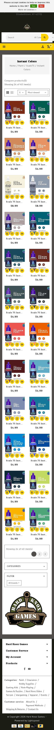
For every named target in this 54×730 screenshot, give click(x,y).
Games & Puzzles (14, 691)
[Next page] (45, 554)
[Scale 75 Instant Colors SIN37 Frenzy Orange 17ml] (39, 335)
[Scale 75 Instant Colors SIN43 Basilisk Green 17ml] (14, 298)
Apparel (34, 695)
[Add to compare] (17, 123)
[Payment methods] (14, 726)
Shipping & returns (15, 709)
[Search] (44, 37)
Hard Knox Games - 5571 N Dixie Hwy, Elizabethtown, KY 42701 (29, 13)
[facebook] (25, 669)
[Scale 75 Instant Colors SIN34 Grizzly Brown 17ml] (14, 372)
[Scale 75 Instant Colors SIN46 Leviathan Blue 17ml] (39, 224)
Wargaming (21, 695)
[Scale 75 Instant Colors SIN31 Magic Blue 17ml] (39, 409)
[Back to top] (48, 723)
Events (44, 695)
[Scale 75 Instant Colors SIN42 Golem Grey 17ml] (39, 298)
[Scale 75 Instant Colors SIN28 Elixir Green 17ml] (39, 113)
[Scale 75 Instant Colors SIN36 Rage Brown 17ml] (14, 113)
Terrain (9, 695)
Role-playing (27, 687)
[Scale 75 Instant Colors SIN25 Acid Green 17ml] (39, 483)
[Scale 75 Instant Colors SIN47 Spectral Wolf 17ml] (14, 224)
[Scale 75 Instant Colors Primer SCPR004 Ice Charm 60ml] (39, 187)
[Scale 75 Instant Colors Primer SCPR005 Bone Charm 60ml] (14, 187)
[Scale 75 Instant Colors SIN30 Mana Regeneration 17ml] (14, 446)
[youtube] (29, 669)
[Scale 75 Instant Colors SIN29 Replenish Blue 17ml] (39, 446)
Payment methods (34, 705)
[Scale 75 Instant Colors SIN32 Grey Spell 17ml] (14, 409)
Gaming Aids (12, 687)
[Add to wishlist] (12, 123)
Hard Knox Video (34, 691)
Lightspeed (33, 720)
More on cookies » (27, 10)
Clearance (32, 680)
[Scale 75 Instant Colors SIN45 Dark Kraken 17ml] (14, 261)
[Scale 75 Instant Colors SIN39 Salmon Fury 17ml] (14, 335)
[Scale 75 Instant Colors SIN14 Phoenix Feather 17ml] (14, 150)
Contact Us (33, 709)
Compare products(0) (15, 80)
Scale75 (30, 65)
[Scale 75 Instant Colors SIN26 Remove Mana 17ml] (14, 483)
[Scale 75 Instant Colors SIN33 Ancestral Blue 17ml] (39, 372)
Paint (21, 65)
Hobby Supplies (26, 684)
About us (30, 702)
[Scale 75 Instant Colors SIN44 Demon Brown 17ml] (39, 261)
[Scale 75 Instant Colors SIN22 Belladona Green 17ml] (39, 520)
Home (13, 65)
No (41, 6)
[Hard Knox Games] (27, 26)
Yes (33, 6)
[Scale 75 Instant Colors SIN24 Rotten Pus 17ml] (14, 520)
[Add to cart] (7, 123)
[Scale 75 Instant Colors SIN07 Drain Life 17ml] (39, 150)
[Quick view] (22, 123)
